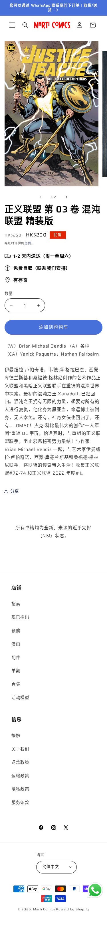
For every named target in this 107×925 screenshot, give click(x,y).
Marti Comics (44, 909)
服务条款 (20, 802)
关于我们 (20, 748)
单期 (15, 670)
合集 (15, 684)
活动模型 (20, 697)
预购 (15, 630)
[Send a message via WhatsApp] (95, 890)
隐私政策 (20, 789)
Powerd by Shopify (72, 909)
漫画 (15, 644)
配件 (15, 657)
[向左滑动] (40, 197)
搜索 (15, 603)
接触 (15, 735)
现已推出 (20, 617)
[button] (12, 25)
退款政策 (20, 762)
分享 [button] (14, 491)
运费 (28, 243)
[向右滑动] (66, 197)
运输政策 (20, 775)
